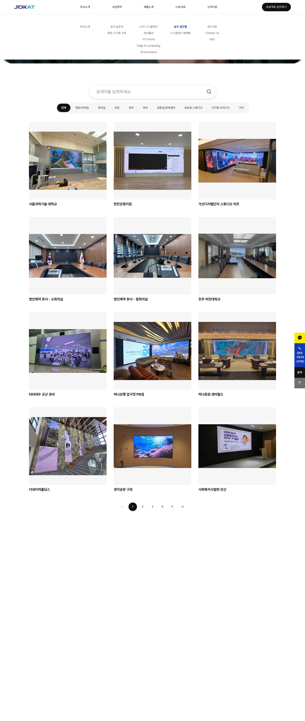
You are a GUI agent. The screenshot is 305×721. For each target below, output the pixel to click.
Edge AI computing (148, 45)
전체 (63, 107)
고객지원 (212, 7)
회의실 (101, 107)
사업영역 (117, 7)
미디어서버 (148, 39)
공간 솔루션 (116, 26)
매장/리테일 (82, 107)
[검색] (209, 91)
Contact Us (212, 33)
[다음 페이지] (182, 507)
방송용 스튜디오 (193, 107)
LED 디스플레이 (148, 26)
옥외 (145, 107)
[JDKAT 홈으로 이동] (24, 7)
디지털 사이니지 (221, 107)
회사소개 (85, 7)
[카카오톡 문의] (299, 338)
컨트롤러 (149, 33)
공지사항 (212, 26)
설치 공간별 (180, 26)
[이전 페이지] (123, 507)
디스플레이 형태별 (180, 33)
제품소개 (149, 7)
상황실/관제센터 (166, 107)
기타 (241, 107)
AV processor (148, 52)
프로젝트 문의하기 (276, 7)
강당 (117, 107)
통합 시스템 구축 (116, 33)
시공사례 (180, 7)
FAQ (212, 39)
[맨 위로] (299, 383)
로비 (131, 107)
